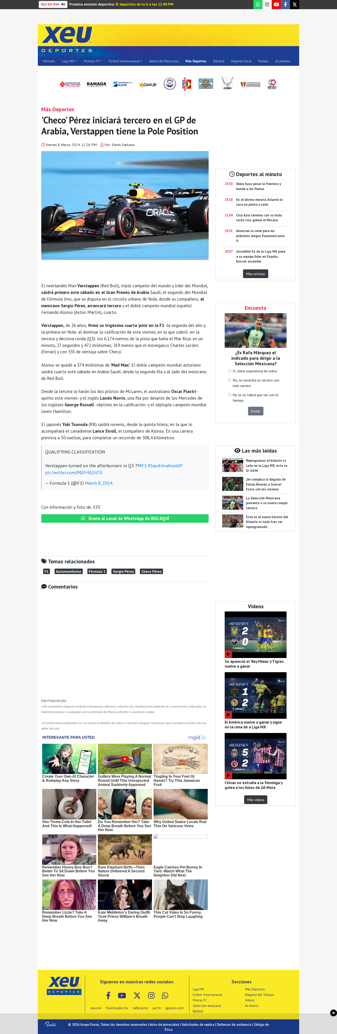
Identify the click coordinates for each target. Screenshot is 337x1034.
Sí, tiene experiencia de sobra (255, 371)
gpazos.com (175, 1008)
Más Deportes (195, 61)
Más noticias (255, 273)
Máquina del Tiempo (259, 995)
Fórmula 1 (97, 571)
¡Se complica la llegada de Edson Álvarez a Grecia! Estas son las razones (266, 484)
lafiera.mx (140, 1008)
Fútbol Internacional (124, 61)
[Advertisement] (125, 647)
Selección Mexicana (164, 61)
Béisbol (218, 61)
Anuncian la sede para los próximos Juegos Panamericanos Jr (260, 236)
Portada (49, 61)
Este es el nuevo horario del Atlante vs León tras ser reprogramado (267, 522)
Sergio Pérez (123, 571)
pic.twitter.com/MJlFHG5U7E (73, 473)
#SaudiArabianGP (165, 466)
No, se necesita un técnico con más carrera (256, 383)
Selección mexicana (207, 1006)
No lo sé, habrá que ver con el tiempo (255, 398)
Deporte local (241, 61)
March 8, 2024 (99, 483)
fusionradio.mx (117, 1008)
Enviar (255, 411)
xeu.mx (95, 1008)
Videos (263, 61)
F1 (46, 571)
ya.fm (156, 1008)
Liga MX (68, 61)
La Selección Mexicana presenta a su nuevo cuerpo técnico (266, 503)
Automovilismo (68, 571)
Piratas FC (91, 61)
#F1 (143, 466)
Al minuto (282, 61)
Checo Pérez (151, 571)
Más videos (255, 799)
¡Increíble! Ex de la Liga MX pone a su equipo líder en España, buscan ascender (260, 256)
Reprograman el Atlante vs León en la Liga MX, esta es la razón (266, 465)
